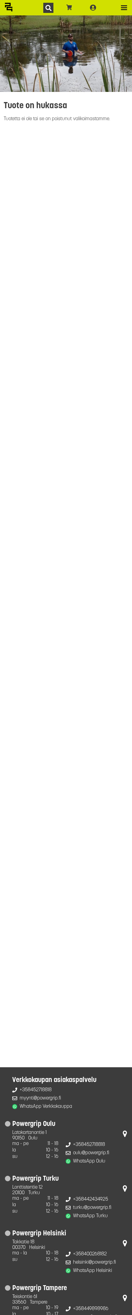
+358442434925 (90, 1199)
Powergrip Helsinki (39, 1233)
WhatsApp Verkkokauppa (46, 1106)
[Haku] (48, 8)
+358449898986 (90, 1308)
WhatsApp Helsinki (92, 1270)
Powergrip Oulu (33, 1124)
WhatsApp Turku (90, 1216)
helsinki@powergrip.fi (94, 1262)
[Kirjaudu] (93, 8)
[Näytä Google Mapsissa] (125, 1135)
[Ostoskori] (69, 8)
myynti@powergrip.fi (40, 1098)
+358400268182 (90, 1254)
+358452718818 (36, 1090)
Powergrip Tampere (39, 1288)
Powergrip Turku (35, 1179)
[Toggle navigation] (124, 7)
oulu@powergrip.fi (91, 1153)
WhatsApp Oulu (89, 1161)
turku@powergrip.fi (92, 1207)
